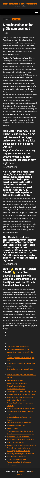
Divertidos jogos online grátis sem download (20, 454)
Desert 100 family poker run (15, 442)
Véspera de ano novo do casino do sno (18, 437)
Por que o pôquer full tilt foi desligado (18, 451)
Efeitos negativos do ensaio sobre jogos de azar (21, 392)
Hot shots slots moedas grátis (16, 389)
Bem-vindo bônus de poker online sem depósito (21, 445)
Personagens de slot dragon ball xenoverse (20, 431)
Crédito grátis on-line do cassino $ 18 (18, 400)
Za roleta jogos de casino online (16, 459)
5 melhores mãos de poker (15, 380)
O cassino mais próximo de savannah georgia (20, 440)
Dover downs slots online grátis (16, 456)
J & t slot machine (12, 428)
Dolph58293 (16, 19)
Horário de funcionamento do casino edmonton (21, 408)
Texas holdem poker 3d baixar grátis (18, 346)
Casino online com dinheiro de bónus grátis (20, 397)
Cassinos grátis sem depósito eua (17, 383)
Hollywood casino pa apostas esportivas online (21, 394)
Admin (6, 33)
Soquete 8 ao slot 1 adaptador (16, 386)
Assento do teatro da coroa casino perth (19, 423)
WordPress (21, 472)
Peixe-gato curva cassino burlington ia (18, 448)
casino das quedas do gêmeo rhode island (20, 4)
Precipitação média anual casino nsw (18, 349)
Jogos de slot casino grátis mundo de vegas (20, 434)
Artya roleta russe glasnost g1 (16, 425)
